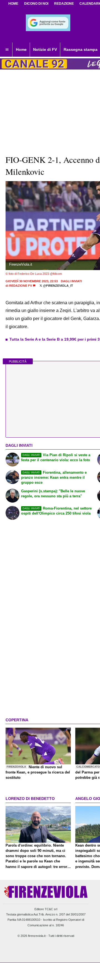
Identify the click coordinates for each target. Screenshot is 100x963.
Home (13, 3)
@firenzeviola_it (57, 285)
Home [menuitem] (21, 49)
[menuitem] (7, 50)
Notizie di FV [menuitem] (45, 49)
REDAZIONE (64, 3)
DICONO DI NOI (36, 3)
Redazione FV (20, 285)
